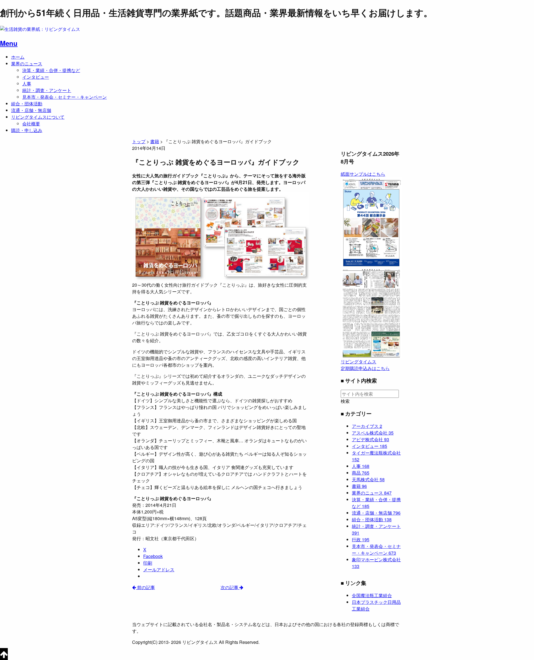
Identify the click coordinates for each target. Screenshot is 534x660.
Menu (9, 43)
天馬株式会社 (368, 479)
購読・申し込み (26, 130)
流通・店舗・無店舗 (31, 110)
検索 (345, 401)
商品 (360, 473)
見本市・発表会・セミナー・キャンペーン (64, 97)
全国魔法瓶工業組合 (372, 595)
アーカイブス (367, 426)
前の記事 (145, 587)
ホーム (17, 57)
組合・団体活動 (26, 103)
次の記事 (230, 587)
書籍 (359, 486)
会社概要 (31, 123)
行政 (360, 539)
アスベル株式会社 (373, 433)
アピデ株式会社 (370, 439)
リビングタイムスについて (38, 117)
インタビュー (35, 77)
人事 (26, 83)
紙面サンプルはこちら (363, 174)
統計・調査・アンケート (46, 90)
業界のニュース (26, 63)
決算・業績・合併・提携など (51, 70)
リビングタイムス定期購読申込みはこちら (365, 364)
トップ (138, 141)
